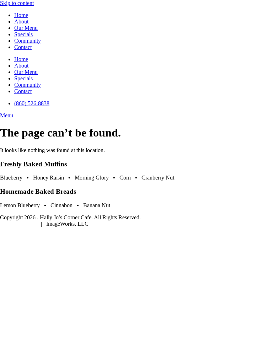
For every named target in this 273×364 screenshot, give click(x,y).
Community (27, 41)
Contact (23, 47)
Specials (23, 34)
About (21, 21)
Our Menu (26, 28)
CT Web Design (19, 224)
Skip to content (17, 3)
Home (21, 15)
